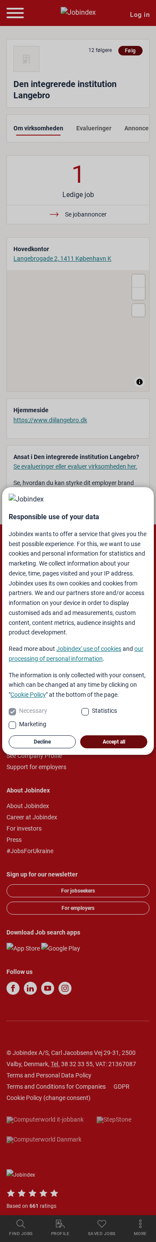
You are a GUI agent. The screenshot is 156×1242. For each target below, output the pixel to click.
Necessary (33, 710)
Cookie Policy (28, 694)
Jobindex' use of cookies (88, 648)
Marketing (32, 724)
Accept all (114, 742)
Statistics (104, 710)
